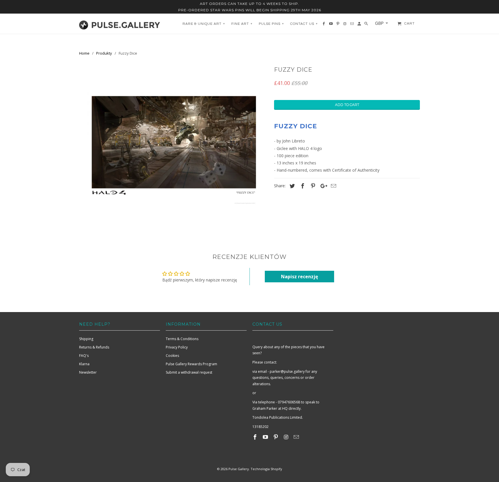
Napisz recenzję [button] (299, 276)
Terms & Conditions (182, 338)
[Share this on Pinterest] (312, 185)
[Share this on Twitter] (291, 185)
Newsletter (88, 372)
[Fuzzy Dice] (173, 151)
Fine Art (241, 24)
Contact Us (304, 24)
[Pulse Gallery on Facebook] (255, 436)
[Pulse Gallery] (119, 23)
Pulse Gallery (238, 469)
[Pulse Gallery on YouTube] (266, 436)
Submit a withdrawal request (189, 372)
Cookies (172, 355)
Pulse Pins (271, 24)
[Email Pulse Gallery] (297, 436)
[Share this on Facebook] (301, 185)
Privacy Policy (177, 347)
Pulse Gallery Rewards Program (191, 364)
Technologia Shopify (266, 469)
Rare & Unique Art (204, 24)
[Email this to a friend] (332, 185)
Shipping (86, 338)
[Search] (366, 25)
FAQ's (84, 355)
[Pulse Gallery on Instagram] (286, 436)
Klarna (84, 364)
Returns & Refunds (94, 347)
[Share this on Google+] (322, 185)
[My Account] (360, 25)
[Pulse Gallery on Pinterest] (276, 436)
